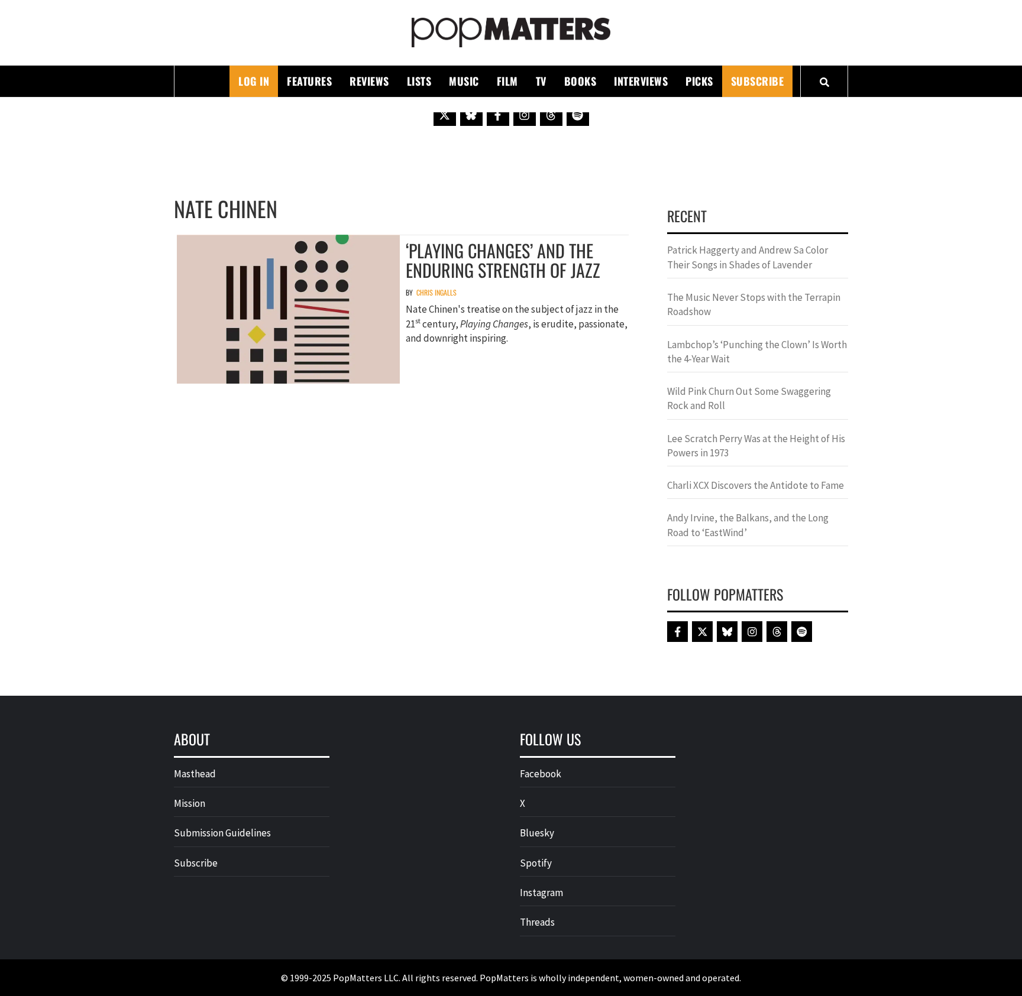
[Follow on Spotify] (578, 114)
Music (464, 81)
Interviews (641, 81)
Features (309, 81)
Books (580, 81)
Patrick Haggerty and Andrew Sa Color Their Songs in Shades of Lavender (747, 257)
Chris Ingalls (436, 292)
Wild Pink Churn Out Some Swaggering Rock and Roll (749, 398)
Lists (419, 81)
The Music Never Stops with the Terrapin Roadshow (753, 304)
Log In (253, 81)
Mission (189, 803)
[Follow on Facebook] (498, 114)
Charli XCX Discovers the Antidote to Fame (755, 485)
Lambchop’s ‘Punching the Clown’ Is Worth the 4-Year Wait (757, 351)
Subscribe (757, 81)
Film (507, 81)
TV (541, 81)
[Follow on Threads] (551, 114)
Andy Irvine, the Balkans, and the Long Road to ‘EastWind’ (748, 524)
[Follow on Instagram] (524, 114)
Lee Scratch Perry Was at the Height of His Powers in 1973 (756, 445)
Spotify (536, 863)
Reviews (369, 81)
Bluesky (537, 832)
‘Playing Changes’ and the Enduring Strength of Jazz (503, 260)
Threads (537, 922)
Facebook (540, 773)
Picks (699, 81)
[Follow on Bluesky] (471, 114)
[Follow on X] (445, 114)
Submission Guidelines (222, 832)
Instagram (541, 892)
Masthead (195, 773)
